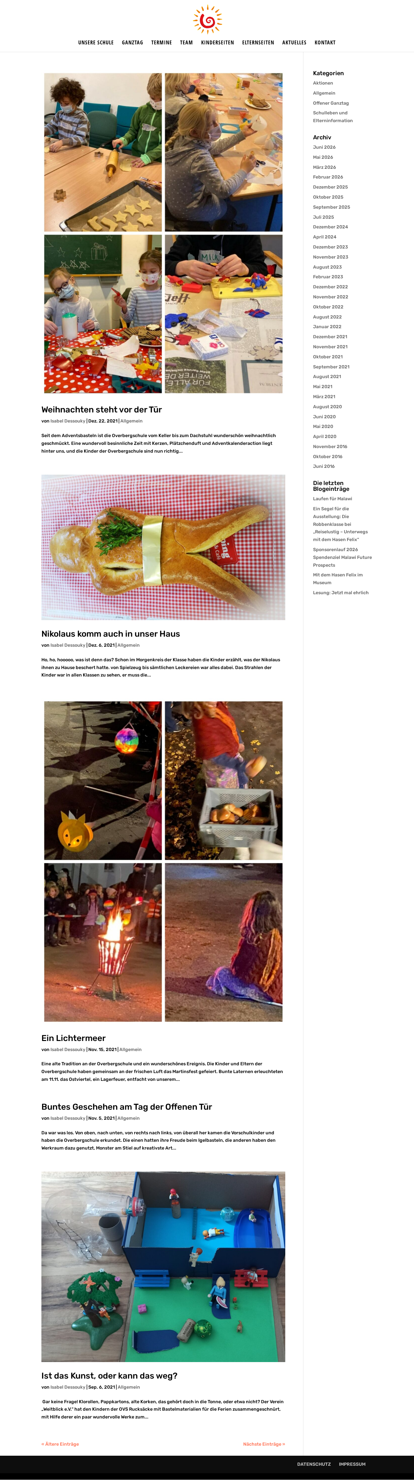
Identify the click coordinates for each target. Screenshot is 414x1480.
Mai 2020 (323, 426)
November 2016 (330, 446)
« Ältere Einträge (60, 1444)
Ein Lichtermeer (73, 1038)
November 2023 (330, 257)
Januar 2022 (327, 327)
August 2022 (327, 317)
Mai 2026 (323, 157)
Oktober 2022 (328, 307)
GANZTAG (132, 43)
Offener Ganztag (331, 103)
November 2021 (330, 347)
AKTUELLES (294, 43)
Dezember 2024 (330, 227)
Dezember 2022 (330, 287)
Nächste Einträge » (264, 1444)
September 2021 (331, 367)
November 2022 (330, 297)
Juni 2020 (324, 417)
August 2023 (327, 267)
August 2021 (327, 376)
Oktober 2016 (328, 456)
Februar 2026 (328, 177)
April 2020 (324, 436)
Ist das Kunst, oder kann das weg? (109, 1376)
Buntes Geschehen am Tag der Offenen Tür (126, 1107)
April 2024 (324, 237)
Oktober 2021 (328, 357)
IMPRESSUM (352, 1464)
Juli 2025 (323, 217)
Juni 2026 (324, 147)
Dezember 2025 (330, 187)
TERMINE (161, 43)
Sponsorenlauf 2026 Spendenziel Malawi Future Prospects (342, 557)
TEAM (186, 43)
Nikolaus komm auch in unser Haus (110, 634)
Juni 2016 (324, 466)
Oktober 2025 (328, 197)
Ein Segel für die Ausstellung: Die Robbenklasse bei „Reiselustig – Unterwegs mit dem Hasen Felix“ (340, 524)
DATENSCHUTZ (314, 1464)
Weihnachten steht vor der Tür (101, 410)
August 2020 (327, 407)
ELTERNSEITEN (258, 43)
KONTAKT (325, 43)
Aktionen (323, 83)
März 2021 (324, 396)
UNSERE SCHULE (96, 43)
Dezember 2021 (330, 337)
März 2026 (324, 167)
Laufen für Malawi (332, 499)
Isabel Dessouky (67, 421)
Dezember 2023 (330, 247)
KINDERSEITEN (217, 43)
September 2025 (331, 207)
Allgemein (131, 421)
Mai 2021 (322, 386)
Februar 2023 (328, 277)
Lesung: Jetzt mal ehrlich (341, 592)
